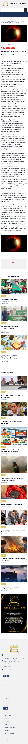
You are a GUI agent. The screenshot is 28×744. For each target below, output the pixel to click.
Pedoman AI (7, 730)
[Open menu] (2, 15)
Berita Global (8, 701)
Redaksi (7, 718)
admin (4, 44)
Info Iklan (7, 721)
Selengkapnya (4, 303)
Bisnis (6, 685)
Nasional (4, 352)
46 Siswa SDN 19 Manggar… (9, 299)
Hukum (3, 501)
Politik (6, 692)
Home (2, 21)
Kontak (6, 724)
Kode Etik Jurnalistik (9, 733)
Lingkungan (7, 698)
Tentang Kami (8, 715)
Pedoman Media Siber (10, 727)
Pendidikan (7, 695)
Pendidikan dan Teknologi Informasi (15, 21)
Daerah (3, 296)
